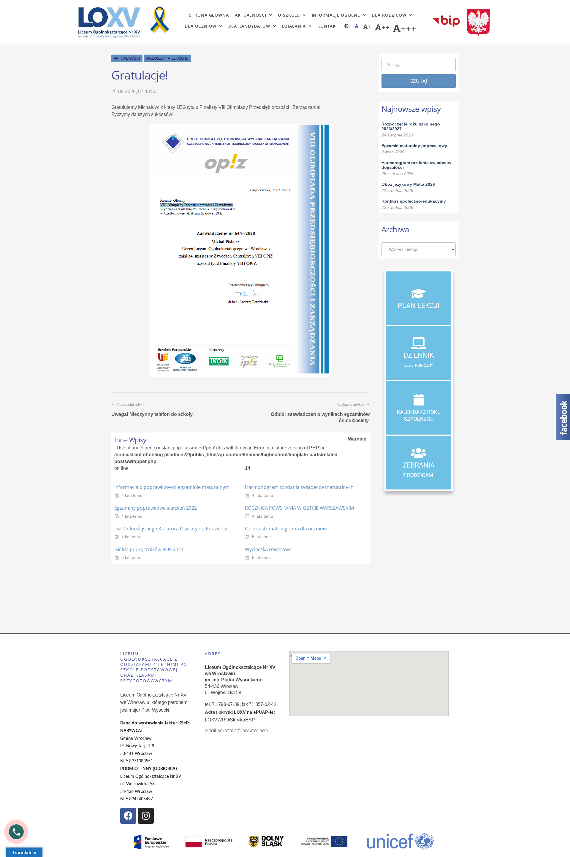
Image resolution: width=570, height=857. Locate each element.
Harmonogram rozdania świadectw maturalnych (299, 487)
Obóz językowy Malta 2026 (408, 184)
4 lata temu (131, 495)
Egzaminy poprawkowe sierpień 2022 (155, 508)
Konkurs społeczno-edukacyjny (413, 201)
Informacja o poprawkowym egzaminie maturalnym (171, 487)
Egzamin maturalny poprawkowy (414, 145)
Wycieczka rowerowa (268, 549)
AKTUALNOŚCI (127, 58)
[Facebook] (128, 816)
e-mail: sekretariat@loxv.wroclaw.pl (237, 730)
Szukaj (418, 81)
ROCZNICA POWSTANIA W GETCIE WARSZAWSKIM (299, 508)
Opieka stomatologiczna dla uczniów (286, 528)
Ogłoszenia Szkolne (167, 58)
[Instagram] (146, 816)
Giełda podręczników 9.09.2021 (148, 549)
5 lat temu (130, 536)
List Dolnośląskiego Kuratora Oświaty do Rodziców (170, 528)
